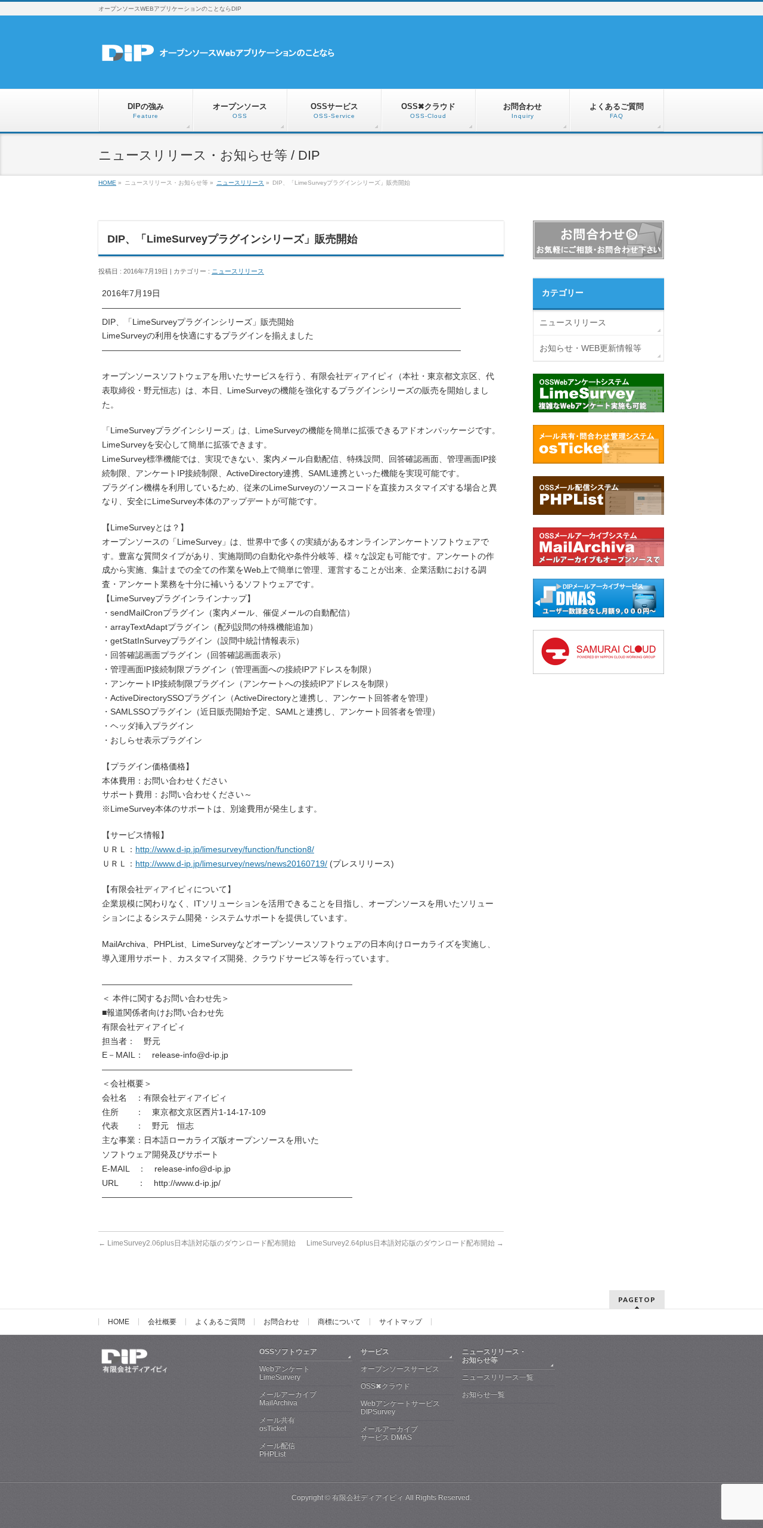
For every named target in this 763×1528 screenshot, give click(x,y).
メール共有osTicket (277, 1424)
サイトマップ (400, 1321)
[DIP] (232, 57)
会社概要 (162, 1321)
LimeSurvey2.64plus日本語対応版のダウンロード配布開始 (405, 1243)
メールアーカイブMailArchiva (288, 1398)
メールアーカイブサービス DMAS (389, 1433)
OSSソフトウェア (288, 1351)
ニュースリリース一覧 (498, 1377)
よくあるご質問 (220, 1321)
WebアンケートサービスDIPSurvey (400, 1407)
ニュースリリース (238, 271)
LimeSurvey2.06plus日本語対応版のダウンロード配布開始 (197, 1243)
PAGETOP (637, 1299)
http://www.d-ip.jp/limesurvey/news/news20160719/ (231, 863)
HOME (118, 1321)
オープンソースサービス (400, 1369)
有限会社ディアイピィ (368, 1497)
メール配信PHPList (277, 1450)
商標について (339, 1321)
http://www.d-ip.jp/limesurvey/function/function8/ (224, 849)
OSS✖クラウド (385, 1386)
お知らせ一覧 (483, 1394)
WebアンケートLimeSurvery (284, 1373)
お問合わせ (281, 1321)
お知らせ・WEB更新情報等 (590, 348)
